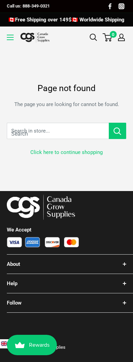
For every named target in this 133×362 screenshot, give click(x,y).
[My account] (121, 37)
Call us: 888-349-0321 (28, 5)
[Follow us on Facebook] (110, 6)
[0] (107, 37)
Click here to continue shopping (66, 152)
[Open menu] (10, 37)
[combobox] (58, 131)
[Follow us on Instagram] (121, 6)
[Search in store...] (117, 131)
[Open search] (93, 37)
